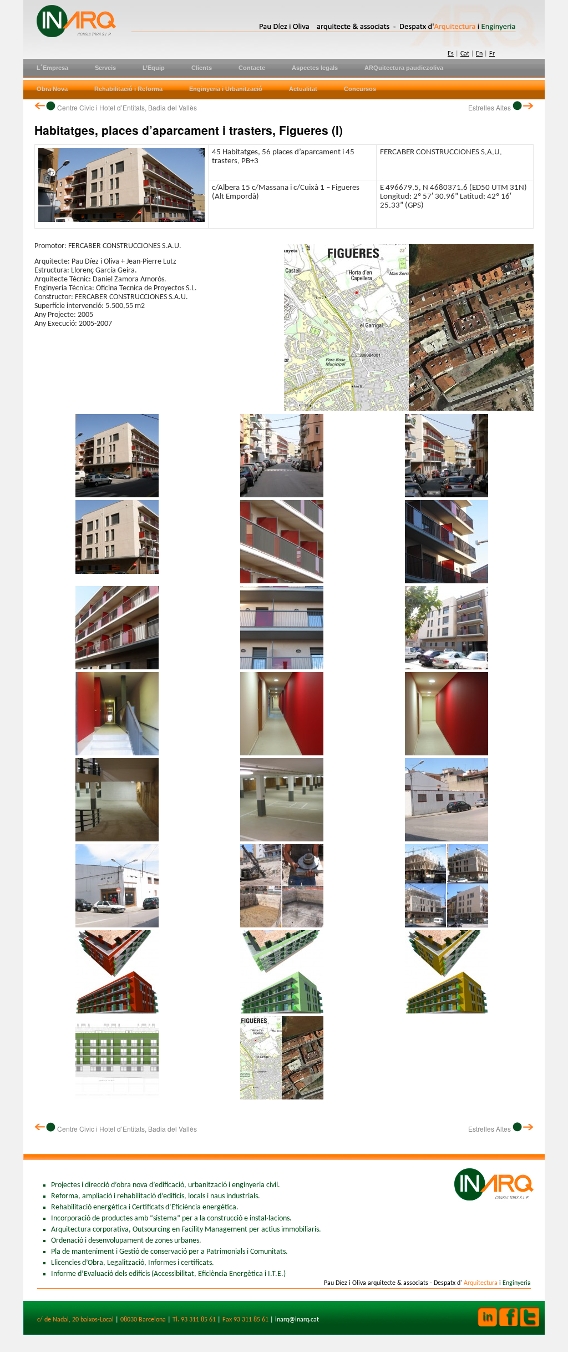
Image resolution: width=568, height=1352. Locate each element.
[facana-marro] (446, 1011)
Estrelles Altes (490, 107)
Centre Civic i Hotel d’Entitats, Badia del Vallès (126, 107)
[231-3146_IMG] (446, 753)
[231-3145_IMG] (281, 753)
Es (451, 54)
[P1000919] (117, 667)
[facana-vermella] (117, 1011)
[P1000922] (281, 581)
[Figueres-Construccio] (446, 925)
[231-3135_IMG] (117, 753)
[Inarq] (217, 19)
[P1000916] (446, 667)
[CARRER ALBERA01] (117, 925)
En (479, 54)
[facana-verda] (281, 1011)
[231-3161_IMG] (117, 839)
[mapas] (281, 1097)
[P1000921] (446, 495)
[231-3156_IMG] (281, 667)
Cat (464, 54)
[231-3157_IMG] (446, 581)
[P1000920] (281, 495)
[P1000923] (117, 495)
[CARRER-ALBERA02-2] (446, 839)
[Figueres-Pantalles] (281, 925)
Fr (492, 54)
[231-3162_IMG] (281, 839)
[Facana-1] (117, 1097)
